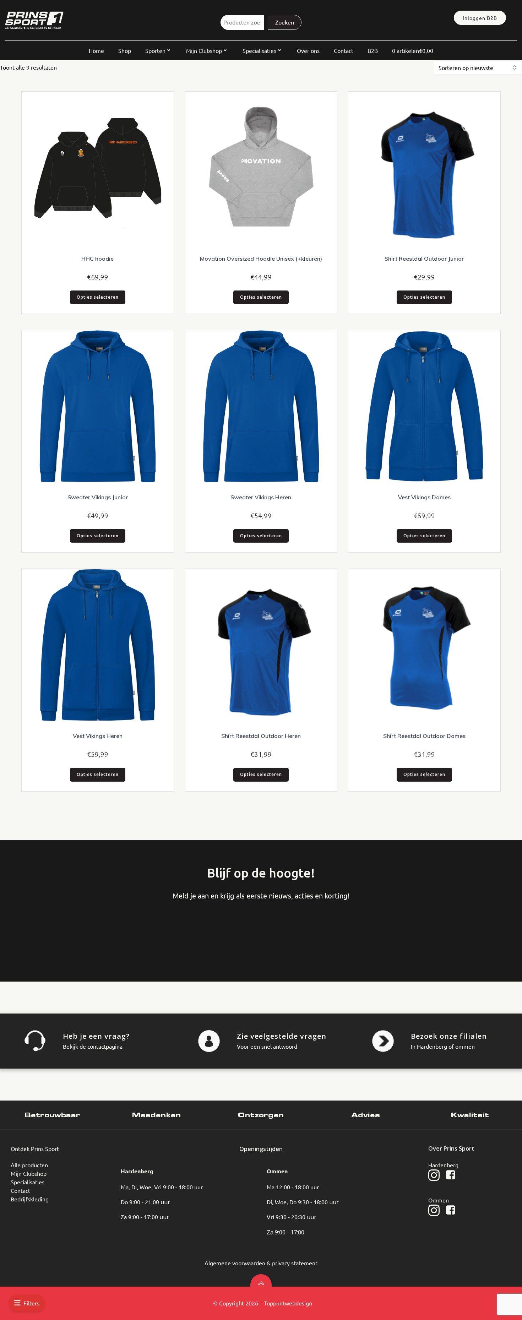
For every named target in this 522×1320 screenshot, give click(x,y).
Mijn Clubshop (204, 50)
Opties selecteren (98, 297)
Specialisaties (259, 50)
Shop (124, 50)
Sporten (155, 50)
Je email (141, 929)
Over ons (308, 50)
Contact (343, 50)
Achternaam (87, 929)
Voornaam (34, 929)
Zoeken (284, 22)
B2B (373, 50)
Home (96, 50)
